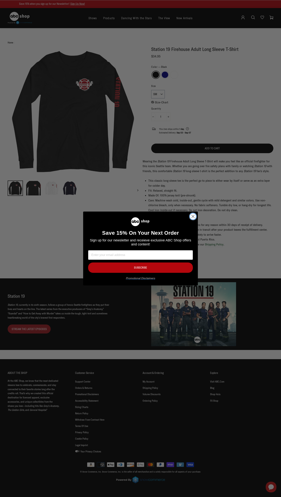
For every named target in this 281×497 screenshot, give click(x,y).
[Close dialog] (193, 216)
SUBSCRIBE (140, 267)
